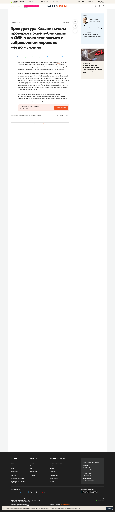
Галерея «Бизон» (54, 478)
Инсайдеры (53, 471)
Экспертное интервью (59, 458)
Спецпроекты (54, 475)
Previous (83, 42)
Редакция (13, 475)
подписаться (61, 108)
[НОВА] (31, 6)
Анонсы (32, 463)
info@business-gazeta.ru (89, 469)
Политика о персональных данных (57, 498)
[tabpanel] (93, 28)
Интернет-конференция (56, 463)
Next (103, 42)
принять (109, 508)
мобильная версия (55, 492)
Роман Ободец (94, 19)
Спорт (15, 458)
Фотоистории (33, 471)
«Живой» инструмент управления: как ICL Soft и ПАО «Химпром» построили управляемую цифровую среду (92, 69)
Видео (31, 465)
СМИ (58, 62)
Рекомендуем (86, 63)
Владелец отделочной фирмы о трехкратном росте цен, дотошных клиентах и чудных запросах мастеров (92, 36)
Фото (31, 468)
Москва (89, 1)
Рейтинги (52, 468)
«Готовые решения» (95, 21)
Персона (13, 465)
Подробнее (77, 508)
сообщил (58, 67)
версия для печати (64, 115)
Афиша (12, 463)
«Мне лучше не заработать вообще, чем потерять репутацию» (92, 29)
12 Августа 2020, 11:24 (16, 22)
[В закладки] (75, 26)
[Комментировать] (75, 21)
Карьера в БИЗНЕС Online (17, 478)
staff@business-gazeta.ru (89, 480)
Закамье (18, 6)
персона (85, 15)
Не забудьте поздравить (56, 465)
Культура (33, 458)
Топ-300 (52, 481)
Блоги (12, 468)
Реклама (32, 475)
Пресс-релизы (14, 471)
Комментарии (40, 124)
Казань (79, 1)
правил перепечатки (65, 504)
